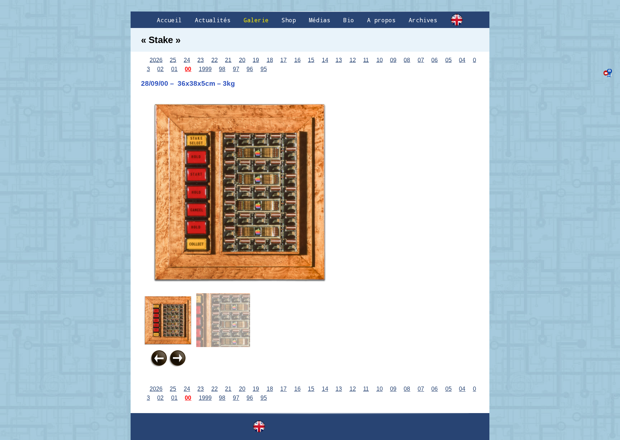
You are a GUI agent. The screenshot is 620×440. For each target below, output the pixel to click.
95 (263, 69)
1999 (205, 69)
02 (160, 69)
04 (462, 60)
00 (188, 69)
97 (236, 69)
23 (200, 60)
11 (366, 60)
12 (352, 60)
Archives (423, 20)
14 (325, 60)
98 (222, 69)
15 (311, 60)
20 (242, 60)
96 (249, 69)
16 (297, 60)
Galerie (256, 20)
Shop (289, 20)
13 (338, 60)
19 (256, 60)
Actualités (213, 20)
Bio (348, 20)
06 (434, 60)
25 (173, 60)
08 (407, 60)
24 (187, 60)
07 (421, 60)
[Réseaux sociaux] (607, 73)
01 (174, 69)
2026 (156, 60)
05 (448, 60)
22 (214, 60)
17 (283, 60)
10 (379, 60)
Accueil (169, 20)
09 (393, 60)
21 (228, 60)
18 (270, 60)
